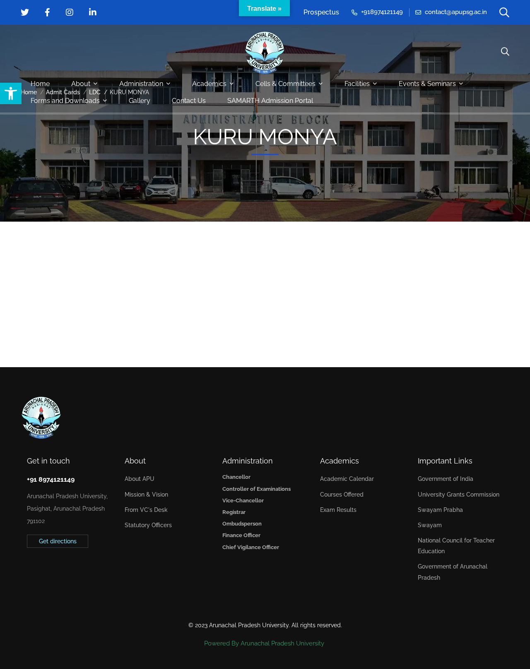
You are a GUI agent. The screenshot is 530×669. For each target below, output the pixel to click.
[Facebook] (39, 567)
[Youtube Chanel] (65, 567)
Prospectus (321, 12)
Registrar (234, 512)
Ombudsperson (242, 524)
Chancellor (236, 477)
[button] (11, 93)
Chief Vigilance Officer (250, 547)
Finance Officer (241, 535)
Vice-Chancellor (243, 500)
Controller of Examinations (256, 489)
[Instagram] (52, 567)
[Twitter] (27, 567)
